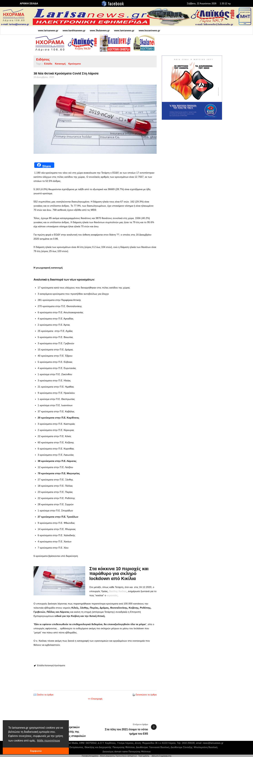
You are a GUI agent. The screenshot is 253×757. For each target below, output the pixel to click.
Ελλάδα (48, 63)
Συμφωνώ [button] (36, 750)
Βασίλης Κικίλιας (118, 591)
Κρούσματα (74, 63)
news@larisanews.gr (213, 743)
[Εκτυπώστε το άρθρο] (133, 694)
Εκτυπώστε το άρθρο (146, 694)
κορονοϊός (112, 595)
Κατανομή (60, 63)
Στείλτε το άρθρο (45, 694)
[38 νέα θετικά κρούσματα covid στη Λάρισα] (95, 119)
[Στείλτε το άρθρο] (35, 694)
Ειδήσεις (43, 59)
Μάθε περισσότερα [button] (48, 740)
